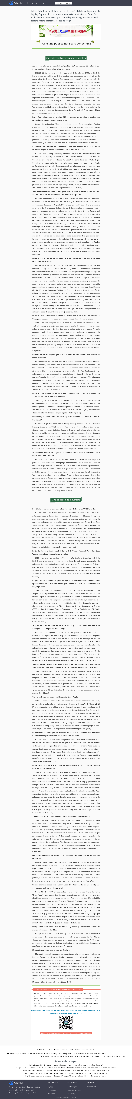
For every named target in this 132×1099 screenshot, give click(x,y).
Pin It (92, 1050)
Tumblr (64, 1050)
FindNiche (51, 1093)
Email (71, 1050)
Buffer (77, 1050)
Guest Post (91, 1087)
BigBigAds (52, 1090)
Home (34, 3)
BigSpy (45, 3)
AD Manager (72, 1087)
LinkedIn (85, 1050)
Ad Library (71, 1093)
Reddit (56, 1050)
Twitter (49, 1050)
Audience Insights (74, 1090)
